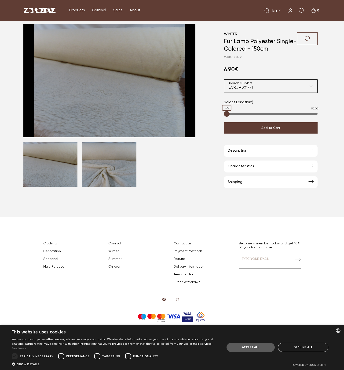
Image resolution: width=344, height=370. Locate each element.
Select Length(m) (238, 102)
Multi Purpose (53, 266)
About (135, 10)
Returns (180, 259)
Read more (19, 348)
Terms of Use (184, 274)
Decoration (52, 251)
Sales (118, 10)
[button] (115, 364)
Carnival (99, 10)
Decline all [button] (303, 347)
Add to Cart (270, 128)
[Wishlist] (301, 10)
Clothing (50, 243)
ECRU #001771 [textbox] (241, 88)
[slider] (227, 114)
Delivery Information (189, 266)
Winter (230, 34)
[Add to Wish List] (307, 38)
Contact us (182, 243)
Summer (114, 259)
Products (77, 10)
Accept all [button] (251, 347)
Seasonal (50, 259)
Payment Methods (188, 251)
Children (114, 266)
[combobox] (271, 86)
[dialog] (172, 347)
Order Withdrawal (187, 282)
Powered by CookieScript (309, 364)
